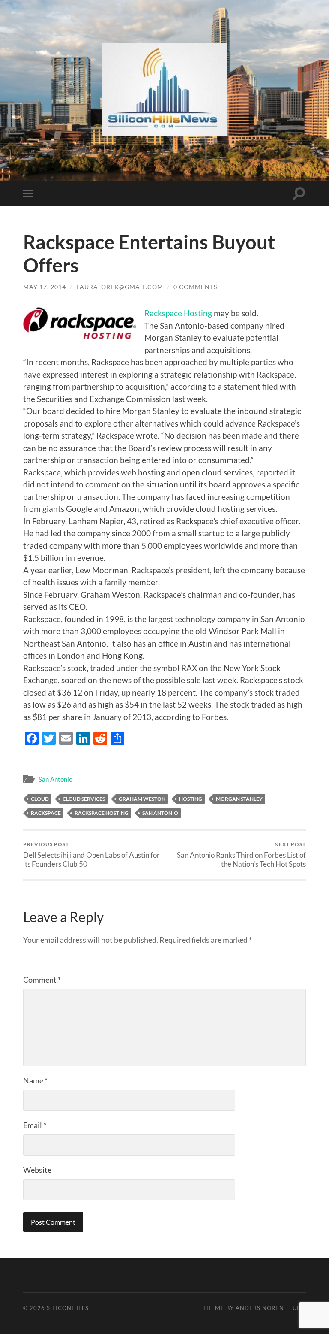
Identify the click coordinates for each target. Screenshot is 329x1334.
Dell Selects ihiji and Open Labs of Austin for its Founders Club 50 (91, 854)
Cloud (40, 799)
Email (34, 1125)
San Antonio (55, 779)
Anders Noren (260, 1307)
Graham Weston (142, 799)
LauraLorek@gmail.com (119, 286)
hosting (190, 799)
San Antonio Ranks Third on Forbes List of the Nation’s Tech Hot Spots (241, 854)
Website (37, 1169)
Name (35, 1080)
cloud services (84, 799)
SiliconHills (68, 1307)
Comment (42, 979)
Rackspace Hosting (178, 313)
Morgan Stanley (239, 799)
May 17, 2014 (44, 286)
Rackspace (46, 813)
